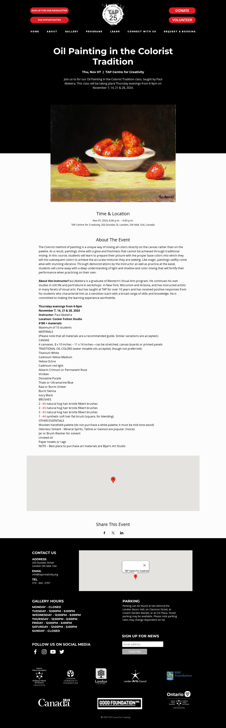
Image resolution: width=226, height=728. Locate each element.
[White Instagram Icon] (44, 652)
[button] (52, 31)
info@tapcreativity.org (45, 574)
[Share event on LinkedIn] (121, 532)
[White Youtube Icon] (53, 652)
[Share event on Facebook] (104, 532)
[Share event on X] (113, 532)
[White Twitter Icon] (62, 652)
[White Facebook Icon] (35, 652)
